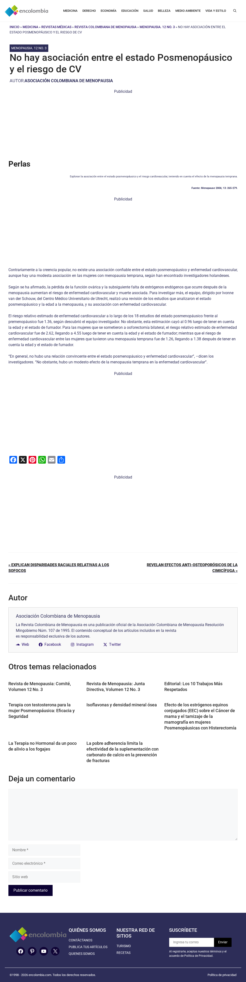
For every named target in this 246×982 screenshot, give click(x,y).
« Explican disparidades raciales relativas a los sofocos (58, 568)
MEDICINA (70, 10)
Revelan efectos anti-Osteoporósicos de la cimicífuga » (192, 568)
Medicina (30, 27)
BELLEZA (164, 10)
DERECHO (89, 10)
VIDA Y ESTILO (215, 10)
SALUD (148, 10)
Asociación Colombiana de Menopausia (69, 80)
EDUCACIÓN (129, 10)
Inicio (14, 27)
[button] (234, 11)
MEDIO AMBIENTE (188, 10)
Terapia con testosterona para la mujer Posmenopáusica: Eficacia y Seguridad (41, 710)
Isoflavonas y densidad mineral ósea (121, 704)
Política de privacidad (222, 975)
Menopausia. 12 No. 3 (157, 27)
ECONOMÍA (109, 10)
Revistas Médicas (56, 27)
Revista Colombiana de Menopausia (105, 27)
